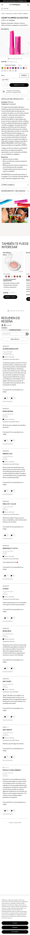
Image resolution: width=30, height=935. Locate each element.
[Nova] (21, 68)
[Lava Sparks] (26, 68)
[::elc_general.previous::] (4, 276)
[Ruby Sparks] (5, 71)
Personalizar (15, 931)
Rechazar (15, 927)
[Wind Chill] (12, 276)
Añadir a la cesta (19, 85)
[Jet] (13, 68)
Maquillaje (9, 13)
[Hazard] (5, 68)
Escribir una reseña (15, 330)
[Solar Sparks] (8, 71)
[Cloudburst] (17, 276)
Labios (16, 13)
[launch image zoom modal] (27, 53)
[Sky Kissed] (6, 276)
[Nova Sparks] (2, 71)
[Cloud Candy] (15, 276)
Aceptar (15, 923)
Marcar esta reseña (8, 401)
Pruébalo (24, 75)
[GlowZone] (20, 276)
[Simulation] (24, 68)
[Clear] (13, 71)
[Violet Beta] (18, 68)
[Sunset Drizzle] (9, 276)
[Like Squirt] (2, 68)
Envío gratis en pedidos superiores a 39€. (15, 1)
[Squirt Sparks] (10, 71)
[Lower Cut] (16, 68)
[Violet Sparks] (16, 71)
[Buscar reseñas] (27, 334)
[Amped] (10, 68)
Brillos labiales (23, 13)
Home (3, 13)
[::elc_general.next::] (21, 276)
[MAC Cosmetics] (15, 4)
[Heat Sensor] (8, 68)
